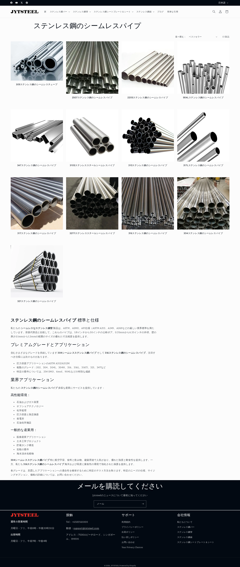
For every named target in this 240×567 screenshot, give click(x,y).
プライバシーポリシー (132, 527)
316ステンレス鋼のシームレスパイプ (147, 233)
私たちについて (184, 522)
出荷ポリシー (128, 532)
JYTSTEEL (115, 565)
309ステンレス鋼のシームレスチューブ (36, 84)
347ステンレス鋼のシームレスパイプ (36, 165)
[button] (59, 12)
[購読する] (143, 503)
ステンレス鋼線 (184, 537)
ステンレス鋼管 (184, 532)
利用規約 (126, 522)
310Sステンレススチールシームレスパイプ (92, 165)
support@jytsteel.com (86, 528)
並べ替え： (180, 36)
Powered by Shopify (127, 565)
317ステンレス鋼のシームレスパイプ (36, 233)
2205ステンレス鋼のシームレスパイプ (148, 97)
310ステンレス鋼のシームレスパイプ (147, 165)
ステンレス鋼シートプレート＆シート (195, 542)
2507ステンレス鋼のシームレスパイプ (92, 97)
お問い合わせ (128, 542)
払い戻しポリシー (130, 537)
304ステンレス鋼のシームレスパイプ (203, 233)
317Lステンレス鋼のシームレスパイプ (203, 165)
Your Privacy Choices (132, 547)
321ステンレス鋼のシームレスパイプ (36, 301)
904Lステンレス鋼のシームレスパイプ (203, 97)
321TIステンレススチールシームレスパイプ (92, 233)
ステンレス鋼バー (186, 527)
